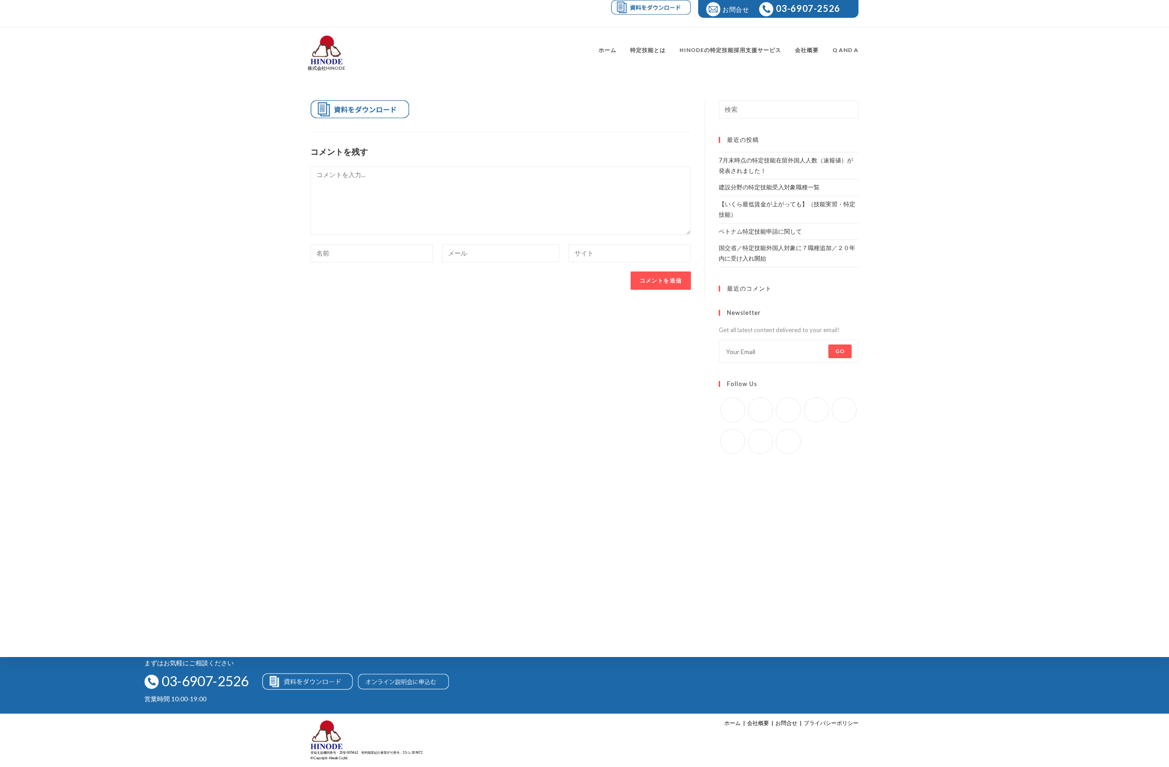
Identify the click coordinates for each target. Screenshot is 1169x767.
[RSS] (788, 441)
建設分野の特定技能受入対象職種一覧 (769, 187)
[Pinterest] (816, 410)
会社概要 (758, 723)
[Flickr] (844, 410)
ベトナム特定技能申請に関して (760, 231)
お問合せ (786, 723)
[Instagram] (788, 410)
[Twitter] (732, 410)
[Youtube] (760, 441)
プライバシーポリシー (831, 723)
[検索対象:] (788, 108)
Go (840, 351)
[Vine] (732, 441)
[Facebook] (760, 410)
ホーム (732, 723)
